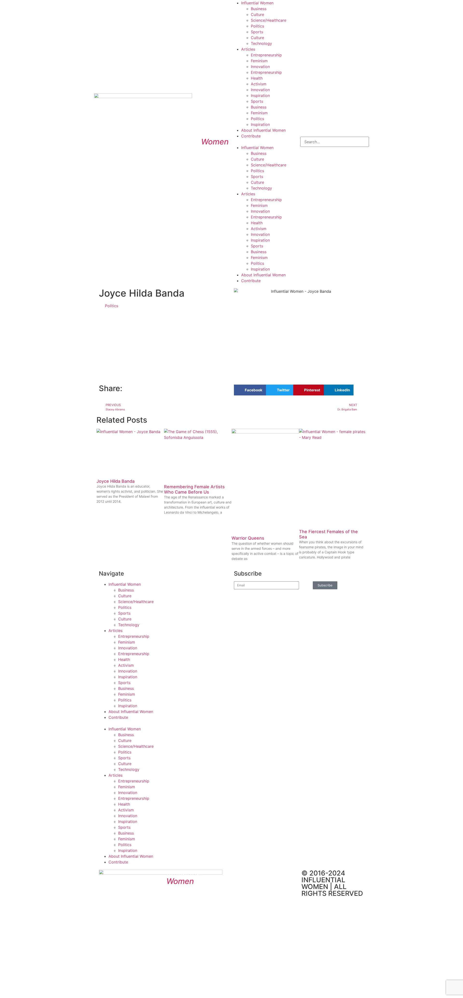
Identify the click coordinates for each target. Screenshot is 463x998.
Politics (257, 26)
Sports (257, 31)
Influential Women (257, 2)
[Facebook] (240, 876)
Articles (248, 49)
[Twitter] (253, 876)
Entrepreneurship (266, 55)
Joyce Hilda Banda (115, 481)
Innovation (260, 66)
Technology (261, 43)
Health (257, 78)
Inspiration (260, 95)
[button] (266, 142)
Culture (257, 14)
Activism (258, 83)
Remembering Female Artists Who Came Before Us (194, 489)
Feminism (259, 60)
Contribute (251, 136)
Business (258, 8)
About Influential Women (263, 130)
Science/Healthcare (268, 20)
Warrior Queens (248, 538)
